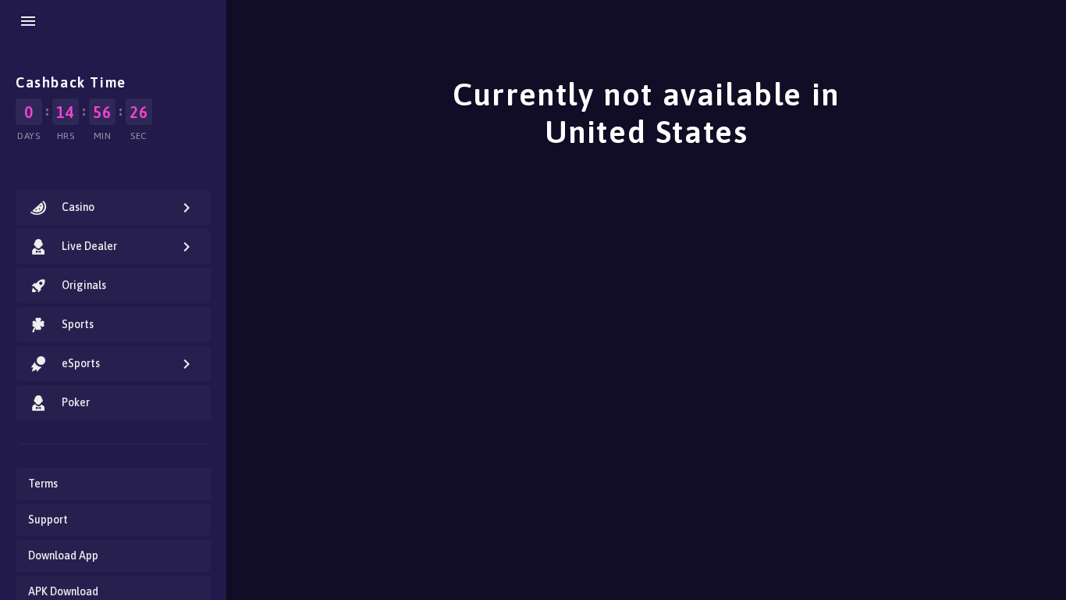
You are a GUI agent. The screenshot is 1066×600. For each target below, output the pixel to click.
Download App (63, 555)
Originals (84, 285)
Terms (43, 483)
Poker (76, 402)
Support (48, 519)
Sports (78, 324)
